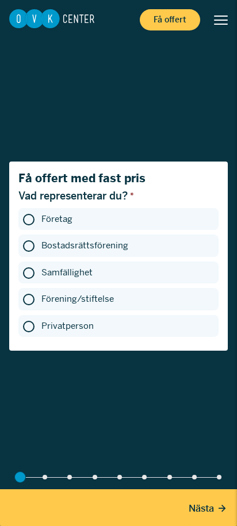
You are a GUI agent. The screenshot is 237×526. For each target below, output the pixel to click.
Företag (56, 218)
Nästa (201, 508)
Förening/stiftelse (77, 298)
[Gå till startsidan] (51, 19)
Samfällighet (67, 272)
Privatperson (67, 325)
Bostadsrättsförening (84, 245)
